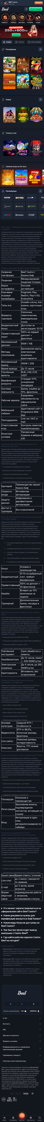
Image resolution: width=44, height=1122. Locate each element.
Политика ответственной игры (14, 1061)
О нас (5, 1018)
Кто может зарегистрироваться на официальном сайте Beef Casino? (21, 910)
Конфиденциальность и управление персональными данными (16, 1048)
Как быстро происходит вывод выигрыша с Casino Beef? (19, 931)
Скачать (38, 3)
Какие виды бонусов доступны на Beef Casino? (20, 924)
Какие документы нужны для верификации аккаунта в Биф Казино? (21, 917)
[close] (2, 3)
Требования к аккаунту (11, 1055)
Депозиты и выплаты (11, 1035)
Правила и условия (10, 1041)
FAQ (4, 1029)
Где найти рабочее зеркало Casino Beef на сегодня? (20, 939)
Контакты (6, 1024)
